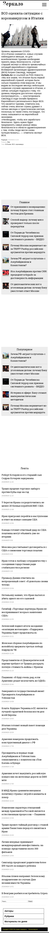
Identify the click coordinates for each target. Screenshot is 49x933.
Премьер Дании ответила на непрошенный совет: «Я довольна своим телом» (25, 581)
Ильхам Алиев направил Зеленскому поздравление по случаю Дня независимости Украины (23, 879)
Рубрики (9, 916)
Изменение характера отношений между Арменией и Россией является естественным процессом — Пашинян (23, 811)
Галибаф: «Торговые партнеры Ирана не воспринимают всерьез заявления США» (24, 612)
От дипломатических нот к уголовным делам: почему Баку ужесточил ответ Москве (29, 287)
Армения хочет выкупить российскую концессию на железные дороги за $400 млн (24, 777)
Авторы (9, 911)
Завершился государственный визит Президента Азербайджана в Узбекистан (23, 694)
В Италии (8, 144)
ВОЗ (13, 144)
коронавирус (20, 144)
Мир (8, 142)
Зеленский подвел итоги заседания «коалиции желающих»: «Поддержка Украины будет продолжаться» (22, 629)
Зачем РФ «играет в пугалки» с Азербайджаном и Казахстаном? (28, 262)
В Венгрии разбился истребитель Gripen (25, 893)
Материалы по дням (16, 921)
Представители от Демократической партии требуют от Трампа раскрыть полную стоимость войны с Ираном (23, 663)
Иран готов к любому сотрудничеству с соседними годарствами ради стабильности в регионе (24, 564)
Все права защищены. (20, 929)
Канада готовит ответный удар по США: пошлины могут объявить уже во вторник (24, 533)
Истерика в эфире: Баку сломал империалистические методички (28, 396)
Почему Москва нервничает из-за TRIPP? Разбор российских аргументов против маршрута (29, 249)
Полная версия (33, 929)
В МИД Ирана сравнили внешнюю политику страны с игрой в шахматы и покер (24, 794)
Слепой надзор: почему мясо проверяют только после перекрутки (27, 223)
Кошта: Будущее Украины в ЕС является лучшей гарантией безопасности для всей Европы (24, 711)
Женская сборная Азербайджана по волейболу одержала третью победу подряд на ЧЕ (22, 646)
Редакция (4, 140)
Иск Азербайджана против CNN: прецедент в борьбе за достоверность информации (29, 275)
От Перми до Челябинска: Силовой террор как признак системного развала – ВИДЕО (27, 236)
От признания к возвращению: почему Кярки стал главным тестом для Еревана (28, 210)
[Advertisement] (24, 173)
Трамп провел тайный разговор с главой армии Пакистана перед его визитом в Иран (25, 828)
